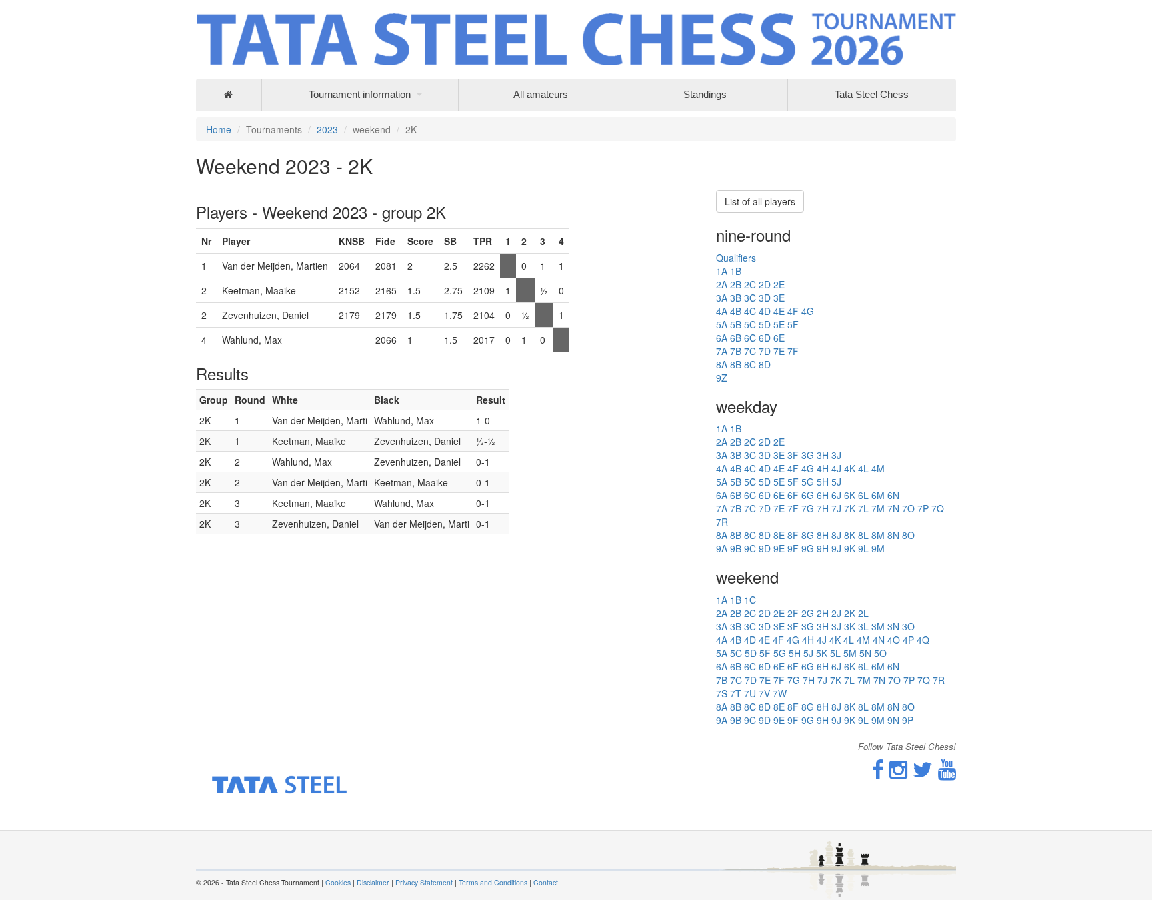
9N (893, 720)
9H (823, 548)
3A (721, 297)
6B (735, 337)
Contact (545, 882)
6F (793, 495)
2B (735, 284)
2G (807, 613)
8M (878, 535)
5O (880, 653)
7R (722, 521)
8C (750, 364)
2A (721, 284)
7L (863, 508)
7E (779, 351)
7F (793, 351)
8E (779, 535)
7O (908, 508)
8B (735, 364)
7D (765, 351)
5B (735, 324)
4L (863, 468)
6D (765, 337)
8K (849, 535)
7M (878, 508)
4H (823, 468)
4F (793, 311)
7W (780, 693)
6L (863, 495)
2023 (327, 129)
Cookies (338, 882)
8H (823, 535)
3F (793, 455)
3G (807, 455)
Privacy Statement (424, 882)
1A (721, 271)
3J (836, 455)
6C (750, 337)
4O (893, 639)
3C (750, 297)
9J (836, 548)
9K (849, 548)
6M (878, 495)
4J (836, 468)
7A (721, 351)
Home (218, 129)
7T (735, 693)
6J (836, 495)
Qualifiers (736, 257)
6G (807, 495)
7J (836, 508)
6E (779, 337)
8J (836, 535)
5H (823, 481)
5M (850, 653)
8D (765, 364)
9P (907, 720)
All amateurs (540, 94)
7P (923, 508)
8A (721, 364)
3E (779, 297)
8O (908, 535)
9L (863, 548)
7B (735, 351)
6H (823, 495)
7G (807, 508)
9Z (721, 377)
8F (793, 535)
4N (879, 639)
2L (863, 613)
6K (849, 495)
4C (750, 311)
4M (878, 468)
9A (721, 548)
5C (750, 324)
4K (849, 468)
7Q (937, 508)
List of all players (760, 201)
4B (735, 311)
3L (863, 626)
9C (750, 548)
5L (835, 653)
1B (735, 271)
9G (807, 548)
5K (821, 653)
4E (779, 311)
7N (893, 508)
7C (750, 351)
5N (865, 653)
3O (908, 626)
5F (793, 324)
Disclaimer (373, 882)
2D (765, 284)
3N (893, 626)
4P (908, 639)
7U (750, 693)
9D (765, 548)
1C (750, 599)
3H (823, 455)
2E (779, 284)
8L (863, 535)
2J (836, 613)
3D (765, 297)
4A (721, 311)
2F (793, 613)
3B (735, 297)
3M (878, 626)
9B (735, 548)
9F (793, 548)
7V (764, 693)
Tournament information (360, 94)
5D (765, 324)
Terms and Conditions (493, 882)
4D (765, 311)
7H (823, 508)
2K (849, 613)
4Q (923, 639)
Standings (705, 94)
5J (836, 481)
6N (893, 495)
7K (849, 508)
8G (807, 535)
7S (721, 693)
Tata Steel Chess (872, 94)
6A (721, 337)
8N (893, 535)
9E (779, 548)
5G (807, 481)
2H (823, 613)
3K (849, 626)
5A (721, 324)
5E (779, 324)
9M (878, 548)
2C (750, 284)
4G (807, 311)
